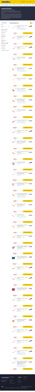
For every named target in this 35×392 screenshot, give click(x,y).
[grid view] (33, 23)
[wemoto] (5, 377)
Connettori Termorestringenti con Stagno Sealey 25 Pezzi (22, 320)
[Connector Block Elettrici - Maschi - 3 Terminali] (13, 27)
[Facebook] (1, 386)
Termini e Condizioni (23, 386)
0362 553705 (25, 379)
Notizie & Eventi (20, 381)
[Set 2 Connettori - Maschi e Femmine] (13, 121)
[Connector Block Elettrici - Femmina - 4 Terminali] (13, 341)
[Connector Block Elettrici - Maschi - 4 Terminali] (13, 352)
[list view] (31, 23)
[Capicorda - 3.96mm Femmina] (13, 111)
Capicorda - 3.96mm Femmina (21, 109)
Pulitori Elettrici (3, 45)
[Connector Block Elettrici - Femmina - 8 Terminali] (13, 268)
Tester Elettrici (3, 48)
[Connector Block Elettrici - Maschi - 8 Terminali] (13, 278)
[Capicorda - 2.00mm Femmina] (13, 79)
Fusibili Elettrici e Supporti (5, 50)
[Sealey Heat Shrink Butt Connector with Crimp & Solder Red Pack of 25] (13, 289)
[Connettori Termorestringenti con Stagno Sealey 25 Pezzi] (13, 320)
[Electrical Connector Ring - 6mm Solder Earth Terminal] (13, 69)
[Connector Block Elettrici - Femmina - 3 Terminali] (13, 48)
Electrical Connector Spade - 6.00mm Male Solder (21, 204)
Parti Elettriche (3, 32)
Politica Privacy (29, 386)
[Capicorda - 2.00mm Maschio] (13, 58)
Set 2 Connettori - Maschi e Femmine (22, 120)
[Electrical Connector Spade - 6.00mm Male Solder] (13, 205)
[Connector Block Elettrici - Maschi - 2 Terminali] (13, 310)
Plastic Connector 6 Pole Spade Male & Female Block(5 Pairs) (22, 173)
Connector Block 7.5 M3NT (21, 162)
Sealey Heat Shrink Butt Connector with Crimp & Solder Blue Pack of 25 (22, 257)
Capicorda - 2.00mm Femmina (21, 78)
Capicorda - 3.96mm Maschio (21, 88)
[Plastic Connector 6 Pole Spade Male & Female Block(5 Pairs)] (13, 174)
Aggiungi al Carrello (28, 43)
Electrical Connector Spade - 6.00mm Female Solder (21, 100)
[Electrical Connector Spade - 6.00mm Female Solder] (13, 100)
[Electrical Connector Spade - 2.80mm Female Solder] (13, 153)
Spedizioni (11, 381)
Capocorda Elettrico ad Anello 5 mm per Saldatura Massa (22, 225)
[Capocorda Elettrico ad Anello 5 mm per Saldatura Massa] (13, 226)
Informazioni (19, 382)
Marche (2, 26)
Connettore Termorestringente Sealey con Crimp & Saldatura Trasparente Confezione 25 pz (22, 247)
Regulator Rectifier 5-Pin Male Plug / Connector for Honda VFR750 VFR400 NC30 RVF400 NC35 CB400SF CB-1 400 (22, 362)
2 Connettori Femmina (20, 214)
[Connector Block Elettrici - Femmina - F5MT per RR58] (13, 37)
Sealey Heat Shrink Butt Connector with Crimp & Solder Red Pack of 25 (22, 288)
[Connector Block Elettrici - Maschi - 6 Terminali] (13, 331)
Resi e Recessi (11, 380)
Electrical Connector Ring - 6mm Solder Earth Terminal (22, 68)
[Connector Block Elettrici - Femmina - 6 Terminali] (13, 299)
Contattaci (11, 379)
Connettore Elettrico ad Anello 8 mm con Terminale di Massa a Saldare (22, 194)
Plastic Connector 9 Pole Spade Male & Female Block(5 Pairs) (22, 183)
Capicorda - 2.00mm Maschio (21, 57)
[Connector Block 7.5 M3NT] (13, 163)
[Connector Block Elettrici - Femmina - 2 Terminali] (13, 132)
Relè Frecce (3, 34)
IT (30, 1)
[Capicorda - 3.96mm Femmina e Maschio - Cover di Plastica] (13, 142)
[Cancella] (21, 1)
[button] (25, 1)
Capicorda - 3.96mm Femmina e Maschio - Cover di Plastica (22, 141)
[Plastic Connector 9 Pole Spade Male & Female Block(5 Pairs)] (13, 184)
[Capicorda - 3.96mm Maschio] (13, 90)
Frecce (2, 38)
